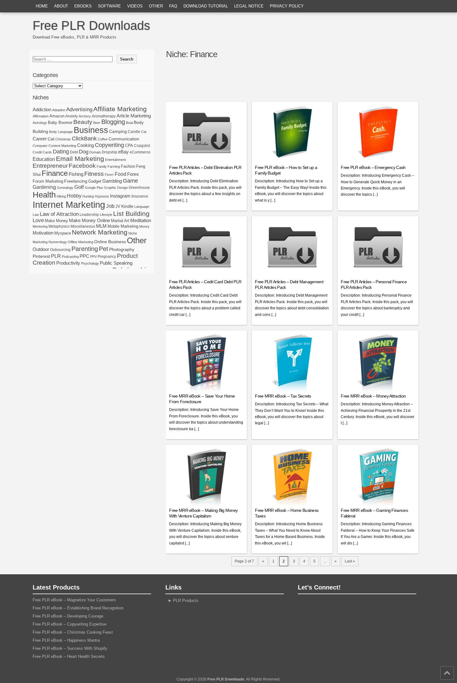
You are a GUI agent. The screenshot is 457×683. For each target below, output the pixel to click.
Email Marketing (80, 158)
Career (40, 138)
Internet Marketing (69, 204)
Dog (83, 152)
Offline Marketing (80, 242)
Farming (114, 166)
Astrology (40, 123)
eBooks (83, 6)
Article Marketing (134, 115)
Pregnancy (107, 256)
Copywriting (109, 145)
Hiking (61, 196)
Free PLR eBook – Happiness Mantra (66, 640)
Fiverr (109, 174)
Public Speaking (116, 263)
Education (44, 159)
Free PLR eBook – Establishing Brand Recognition (78, 608)
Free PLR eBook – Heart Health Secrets (69, 656)
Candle (134, 132)
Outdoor (41, 249)
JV (117, 206)
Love (38, 220)
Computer (40, 146)
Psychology (90, 263)
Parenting (85, 248)
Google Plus (94, 187)
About (61, 6)
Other (156, 6)
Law (36, 214)
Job (110, 206)
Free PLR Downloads (91, 25)
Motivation (43, 232)
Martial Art (120, 220)
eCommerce (140, 152)
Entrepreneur (50, 165)
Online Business (110, 241)
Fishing (76, 174)
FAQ (173, 6)
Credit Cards (42, 152)
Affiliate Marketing (120, 109)
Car (144, 132)
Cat (51, 138)
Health (44, 194)
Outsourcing (60, 250)
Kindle (127, 206)
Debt (74, 152)
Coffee (103, 139)
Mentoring (40, 226)
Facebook (82, 165)
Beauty (82, 122)
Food (120, 174)
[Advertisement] (295, 83)
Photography (121, 249)
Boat (129, 123)
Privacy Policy (287, 6)
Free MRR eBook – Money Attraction (373, 396)
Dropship (109, 152)
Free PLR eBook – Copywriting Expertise (69, 624)
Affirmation (40, 116)
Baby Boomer (60, 122)
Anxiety (71, 116)
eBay (123, 151)
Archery (85, 116)
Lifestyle (106, 214)
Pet (103, 248)
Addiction (42, 109)
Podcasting (70, 256)
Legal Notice (249, 6)
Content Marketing (62, 146)
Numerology (57, 242)
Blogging (113, 121)
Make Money (56, 220)
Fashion (128, 166)
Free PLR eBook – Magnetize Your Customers (74, 600)
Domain (95, 152)
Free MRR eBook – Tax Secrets (283, 396)
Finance (55, 173)
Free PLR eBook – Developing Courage (68, 616)
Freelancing (75, 181)
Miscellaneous (83, 226)
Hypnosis (102, 196)
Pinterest (41, 256)
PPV (93, 256)
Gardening (44, 187)
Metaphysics (59, 226)
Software (109, 6)
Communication (123, 138)
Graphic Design (116, 187)
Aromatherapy (104, 116)
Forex (133, 174)
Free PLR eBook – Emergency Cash (373, 167)
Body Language (61, 132)
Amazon (56, 116)
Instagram (120, 196)
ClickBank (84, 138)
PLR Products (185, 600)
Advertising (79, 109)
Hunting (88, 196)
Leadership (89, 214)
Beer (96, 123)
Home (42, 6)
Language (141, 206)
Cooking (85, 145)
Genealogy (65, 187)
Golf (79, 187)
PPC (84, 256)
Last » (350, 561)
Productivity (68, 263)
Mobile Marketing (123, 226)
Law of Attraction (59, 214)
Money (144, 226)
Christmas (63, 139)
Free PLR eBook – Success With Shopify (70, 648)
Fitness (94, 174)
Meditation (140, 220)
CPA (129, 145)
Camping (118, 131)
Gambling (112, 181)
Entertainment (115, 160)
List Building (131, 213)
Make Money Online (89, 220)
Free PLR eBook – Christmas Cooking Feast (73, 632)
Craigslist (142, 145)
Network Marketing (99, 232)
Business (91, 130)
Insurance (140, 196)
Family (102, 166)
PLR (56, 256)
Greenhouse (139, 187)
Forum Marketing (48, 181)
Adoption (58, 110)
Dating (61, 151)
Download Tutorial (205, 6)
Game (130, 181)
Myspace (62, 233)
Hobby (74, 195)
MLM (101, 226)
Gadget (94, 181)
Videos (135, 6)
